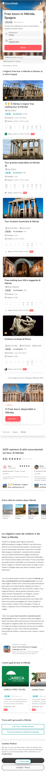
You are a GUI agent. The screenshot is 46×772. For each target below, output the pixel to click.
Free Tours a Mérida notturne (23, 726)
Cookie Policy (7, 754)
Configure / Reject (23, 767)
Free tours (6, 432)
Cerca (23, 47)
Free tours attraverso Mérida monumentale (23, 732)
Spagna (15, 432)
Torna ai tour (24, 761)
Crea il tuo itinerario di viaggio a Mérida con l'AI (24, 648)
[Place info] (41, 22)
